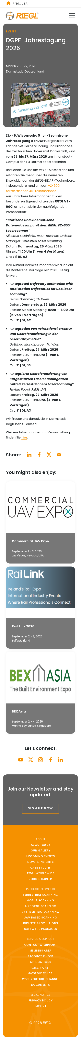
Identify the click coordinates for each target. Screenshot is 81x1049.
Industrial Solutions (40, 923)
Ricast (40, 968)
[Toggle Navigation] (72, 16)
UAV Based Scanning (40, 917)
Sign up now (40, 808)
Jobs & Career (40, 879)
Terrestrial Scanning (40, 895)
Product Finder (40, 956)
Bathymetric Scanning (40, 912)
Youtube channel (40, 979)
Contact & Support (40, 945)
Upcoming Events (40, 856)
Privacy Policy (41, 1000)
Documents (40, 985)
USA (20, 4)
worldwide (40, 873)
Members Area (40, 950)
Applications (40, 962)
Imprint (41, 1006)
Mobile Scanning (40, 900)
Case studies (40, 868)
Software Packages (40, 929)
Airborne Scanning (40, 906)
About (40, 845)
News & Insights (40, 862)
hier (24, 437)
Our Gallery (41, 850)
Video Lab (40, 973)
